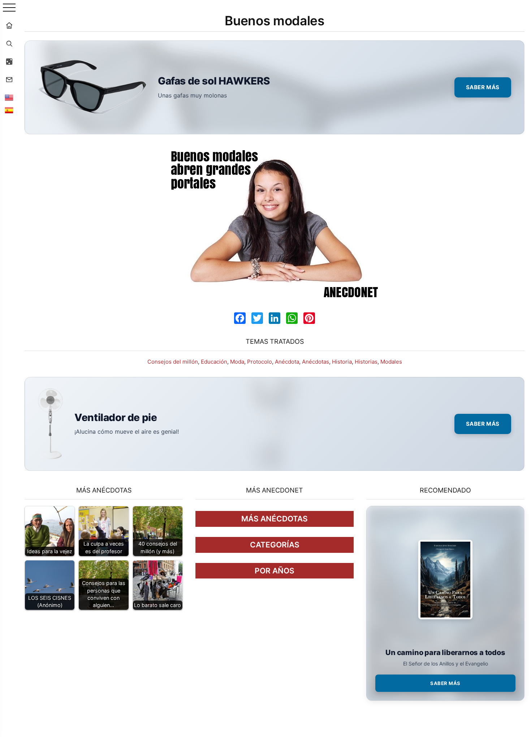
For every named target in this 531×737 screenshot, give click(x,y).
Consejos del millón (172, 361)
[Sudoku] (9, 61)
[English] (9, 97)
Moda (237, 361)
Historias (366, 361)
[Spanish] (9, 110)
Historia (342, 361)
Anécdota (287, 361)
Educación (214, 361)
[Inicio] (9, 25)
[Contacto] (9, 79)
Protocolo (259, 361)
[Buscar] (9, 43)
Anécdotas (315, 361)
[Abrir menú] (9, 8)
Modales (391, 361)
